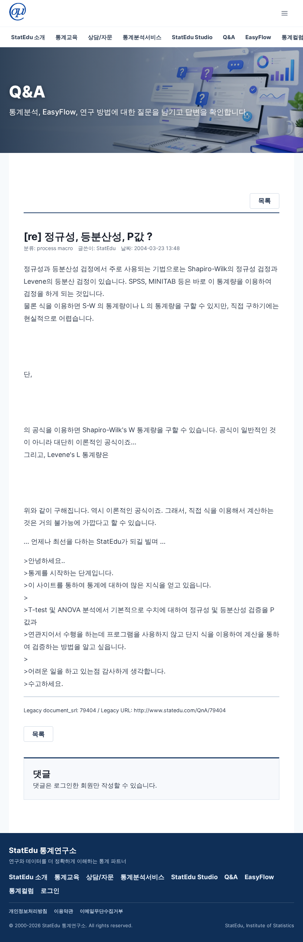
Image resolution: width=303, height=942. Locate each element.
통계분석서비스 (142, 37)
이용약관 (63, 911)
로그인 (50, 890)
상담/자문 (100, 37)
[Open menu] (286, 13)
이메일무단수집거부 (101, 911)
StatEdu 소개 (28, 37)
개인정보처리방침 (28, 911)
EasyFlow (258, 37)
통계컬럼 (21, 890)
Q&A (229, 37)
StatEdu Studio (192, 37)
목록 (264, 200)
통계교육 (66, 37)
